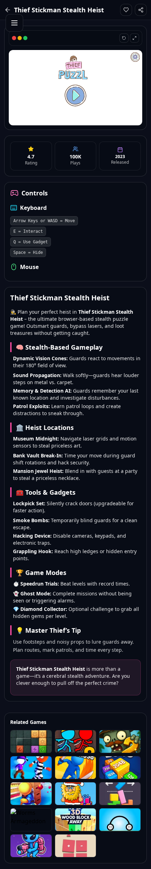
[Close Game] (14, 38)
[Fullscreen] (25, 38)
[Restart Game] (124, 38)
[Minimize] (20, 38)
